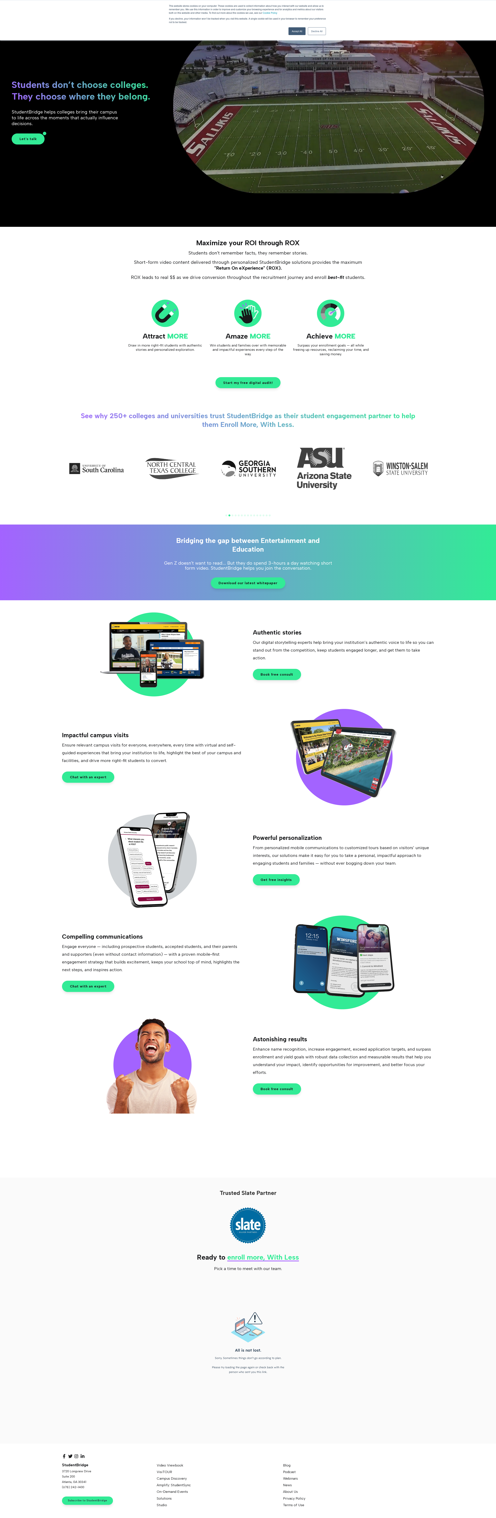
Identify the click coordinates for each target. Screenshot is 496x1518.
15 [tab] (270, 515)
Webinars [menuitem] (290, 1478)
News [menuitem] (287, 1485)
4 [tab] (236, 515)
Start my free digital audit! (248, 383)
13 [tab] (263, 515)
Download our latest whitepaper (248, 583)
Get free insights (276, 880)
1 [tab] (226, 515)
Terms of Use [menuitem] (293, 1505)
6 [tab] (242, 515)
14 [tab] (267, 515)
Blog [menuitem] (286, 1465)
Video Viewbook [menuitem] (170, 1465)
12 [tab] (260, 515)
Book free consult (277, 674)
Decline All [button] (317, 31)
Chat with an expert (88, 777)
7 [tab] (245, 515)
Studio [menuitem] (162, 1505)
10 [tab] (254, 515)
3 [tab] (232, 515)
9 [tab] (251, 515)
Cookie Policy (270, 12)
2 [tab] (229, 515)
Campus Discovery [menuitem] (172, 1478)
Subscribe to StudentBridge (87, 1500)
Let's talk (28, 139)
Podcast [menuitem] (289, 1472)
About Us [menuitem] (290, 1492)
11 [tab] (257, 515)
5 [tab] (239, 515)
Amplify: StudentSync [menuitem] (174, 1485)
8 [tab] (248, 515)
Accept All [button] (297, 31)
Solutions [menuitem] (164, 1498)
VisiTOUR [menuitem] (164, 1472)
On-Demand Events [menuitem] (172, 1492)
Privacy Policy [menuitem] (294, 1498)
